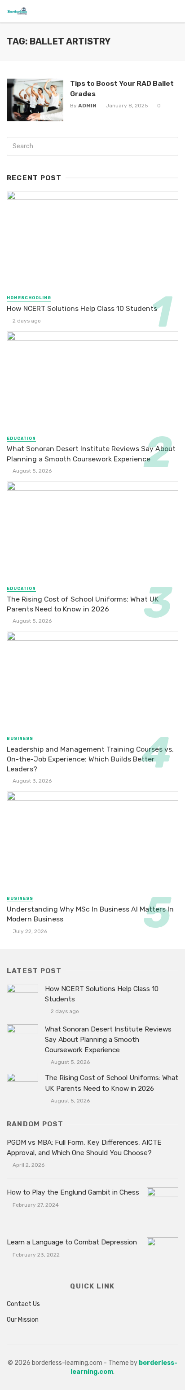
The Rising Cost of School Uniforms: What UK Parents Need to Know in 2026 (83, 604)
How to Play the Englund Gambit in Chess (73, 1192)
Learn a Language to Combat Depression (72, 1242)
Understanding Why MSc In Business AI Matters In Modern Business (90, 914)
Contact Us (23, 1304)
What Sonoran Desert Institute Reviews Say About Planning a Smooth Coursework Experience (91, 453)
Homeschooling (29, 298)
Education (21, 438)
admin (87, 105)
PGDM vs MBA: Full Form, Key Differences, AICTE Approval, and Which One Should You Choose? (84, 1147)
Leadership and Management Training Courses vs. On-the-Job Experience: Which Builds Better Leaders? (90, 759)
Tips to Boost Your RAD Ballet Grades (122, 88)
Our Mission (23, 1320)
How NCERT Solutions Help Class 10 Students (82, 308)
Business (20, 738)
